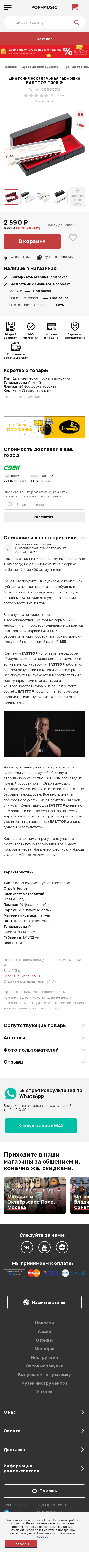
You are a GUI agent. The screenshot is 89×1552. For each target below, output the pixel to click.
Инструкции (44, 1357)
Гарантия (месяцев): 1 (22, 976)
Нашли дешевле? (61, 225)
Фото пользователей (31, 1050)
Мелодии (45, 1348)
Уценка (44, 1391)
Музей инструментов (44, 1383)
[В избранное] (73, 241)
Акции (44, 1331)
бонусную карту (28, 228)
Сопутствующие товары (35, 1025)
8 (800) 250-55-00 (53, 1505)
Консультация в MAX (41, 1125)
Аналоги (14, 1037)
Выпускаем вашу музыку (44, 1374)
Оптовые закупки (44, 1366)
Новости (44, 1323)
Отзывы (14, 1062)
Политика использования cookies (56, 1534)
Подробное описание (22, 397)
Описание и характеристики (40, 537)
